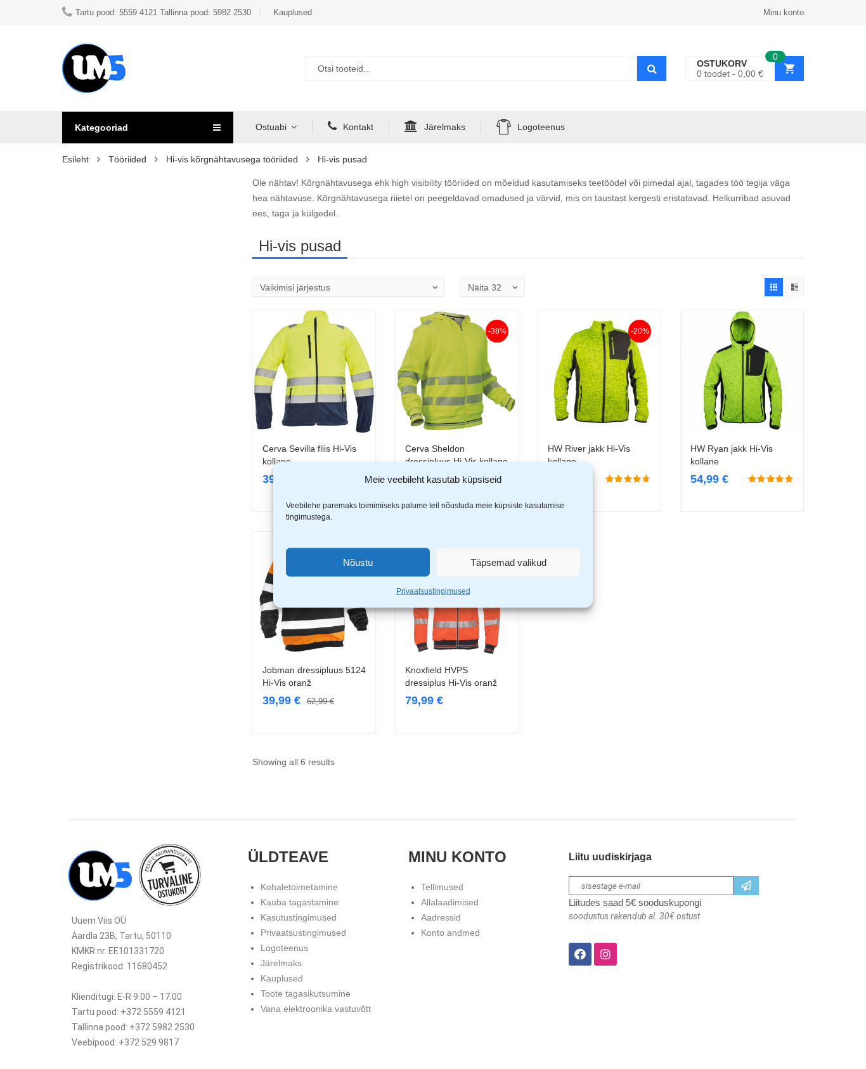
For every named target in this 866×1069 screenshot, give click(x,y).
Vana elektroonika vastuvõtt (316, 1009)
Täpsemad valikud (508, 561)
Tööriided (127, 159)
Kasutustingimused (299, 917)
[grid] (774, 287)
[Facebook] (580, 954)
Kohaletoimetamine (299, 887)
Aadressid (441, 917)
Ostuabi (271, 127)
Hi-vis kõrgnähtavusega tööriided (232, 159)
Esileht (75, 159)
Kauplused (282, 978)
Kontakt (358, 127)
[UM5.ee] (94, 68)
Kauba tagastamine (300, 902)
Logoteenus (541, 127)
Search (651, 68)
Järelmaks (444, 127)
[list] (794, 287)
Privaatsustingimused (433, 591)
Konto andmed (450, 933)
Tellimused (442, 887)
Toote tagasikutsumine (306, 993)
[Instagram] (605, 954)
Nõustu (358, 561)
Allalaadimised (450, 902)
